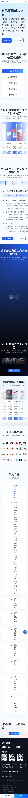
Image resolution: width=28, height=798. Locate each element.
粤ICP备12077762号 (17, 783)
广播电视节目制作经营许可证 (9, 789)
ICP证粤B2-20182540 (7, 783)
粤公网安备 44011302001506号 (10, 787)
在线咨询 (18, 40)
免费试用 (6, 40)
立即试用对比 (13, 370)
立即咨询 (13, 733)
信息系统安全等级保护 (7, 785)
